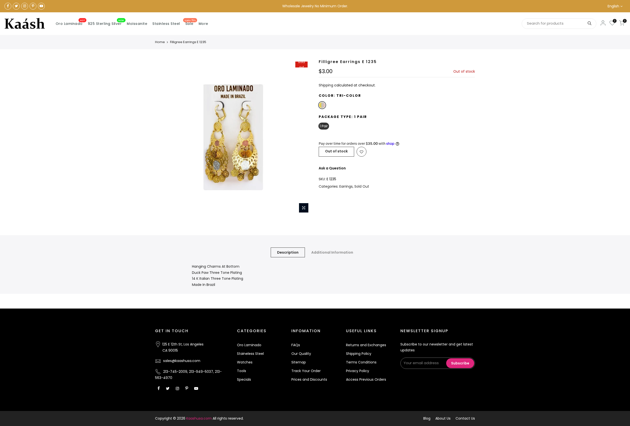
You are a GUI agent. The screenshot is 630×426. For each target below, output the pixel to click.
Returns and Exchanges (366, 345)
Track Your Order (306, 370)
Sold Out (361, 186)
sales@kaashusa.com (181, 360)
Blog (426, 418)
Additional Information (332, 252)
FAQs (295, 345)
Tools (241, 370)
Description (288, 252)
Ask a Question (332, 168)
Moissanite (137, 23)
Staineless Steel (250, 353)
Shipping (326, 85)
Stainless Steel (166, 23)
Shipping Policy (358, 353)
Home (160, 42)
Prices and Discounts (309, 379)
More (203, 23)
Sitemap (298, 362)
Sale (190, 22)
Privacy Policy (357, 370)
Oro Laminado (70, 22)
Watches (244, 362)
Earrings (346, 186)
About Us (443, 418)
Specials (244, 379)
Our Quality (301, 353)
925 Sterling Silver (106, 22)
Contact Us (465, 418)
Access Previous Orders (366, 379)
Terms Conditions (361, 362)
